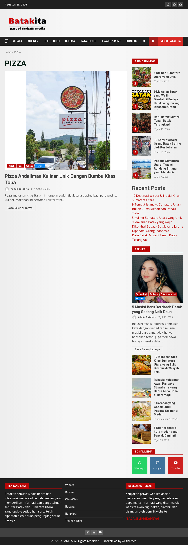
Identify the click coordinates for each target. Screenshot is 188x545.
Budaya (154, 294)
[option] (157, 78)
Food (20, 166)
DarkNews (110, 541)
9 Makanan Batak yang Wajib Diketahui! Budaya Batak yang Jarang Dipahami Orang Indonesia (141, 77)
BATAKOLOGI (88, 41)
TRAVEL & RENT (111, 41)
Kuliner (29, 166)
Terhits (40, 166)
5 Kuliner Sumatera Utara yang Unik (157, 218)
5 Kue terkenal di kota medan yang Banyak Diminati (141, 434)
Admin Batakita (19, 188)
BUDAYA (70, 41)
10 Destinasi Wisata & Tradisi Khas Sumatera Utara (141, 169)
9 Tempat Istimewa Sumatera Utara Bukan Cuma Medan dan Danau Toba (156, 208)
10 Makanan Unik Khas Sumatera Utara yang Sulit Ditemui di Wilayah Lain (141, 365)
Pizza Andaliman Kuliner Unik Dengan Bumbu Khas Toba (66, 120)
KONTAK (131, 41)
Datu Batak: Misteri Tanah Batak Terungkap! (141, 100)
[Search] (144, 41)
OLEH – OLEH (52, 41)
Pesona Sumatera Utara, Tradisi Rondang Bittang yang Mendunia (141, 146)
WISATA (17, 41)
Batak (11, 166)
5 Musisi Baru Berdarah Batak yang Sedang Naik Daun (157, 279)
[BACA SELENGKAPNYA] (142, 519)
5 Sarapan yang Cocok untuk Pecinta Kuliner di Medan (141, 411)
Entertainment (168, 294)
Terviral (140, 298)
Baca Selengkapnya (20, 208)
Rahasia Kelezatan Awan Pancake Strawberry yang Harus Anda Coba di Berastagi (141, 388)
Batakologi (141, 294)
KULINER (33, 41)
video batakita (170, 41)
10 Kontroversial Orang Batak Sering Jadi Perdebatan (141, 123)
